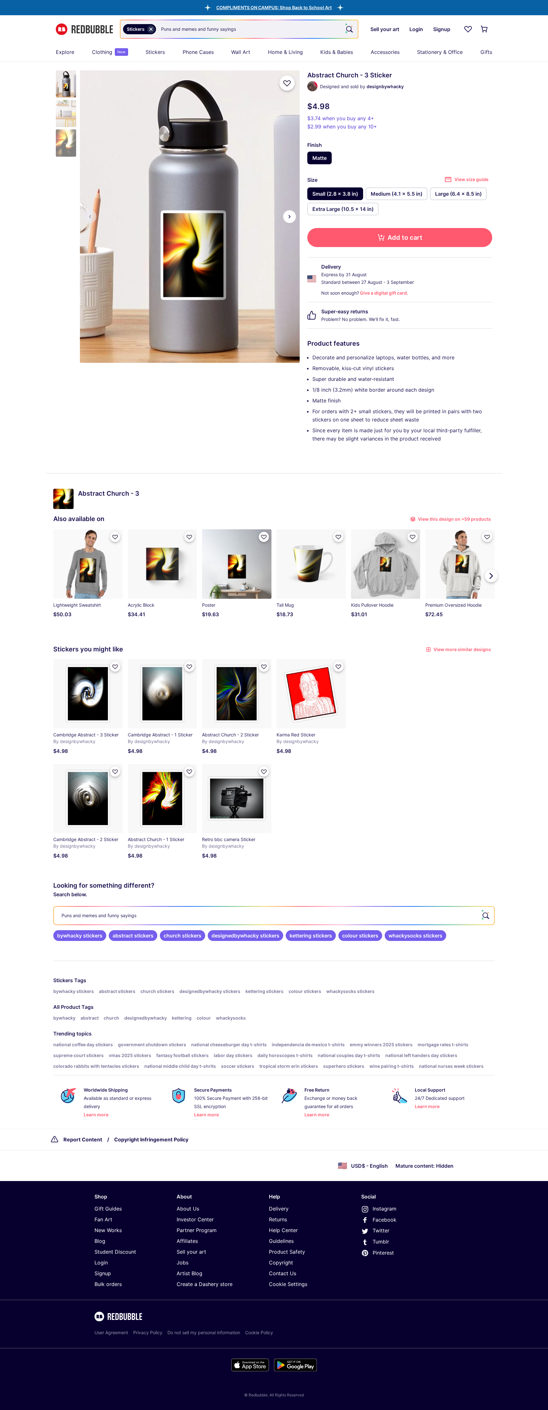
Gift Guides (108, 1208)
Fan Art (103, 1219)
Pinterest (383, 1253)
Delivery (279, 1208)
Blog (100, 1241)
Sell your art (191, 1252)
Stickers (155, 52)
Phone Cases (198, 52)
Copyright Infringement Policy (151, 1139)
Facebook (384, 1220)
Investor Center (195, 1219)
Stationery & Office (440, 52)
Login (101, 1262)
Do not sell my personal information (203, 1332)
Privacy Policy (147, 1332)
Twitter (381, 1230)
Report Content (82, 1139)
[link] (79, 935)
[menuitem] (65, 52)
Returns (278, 1219)
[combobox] (239, 29)
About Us (188, 1208)
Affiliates (187, 1241)
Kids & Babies (336, 52)
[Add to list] (287, 83)
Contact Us (282, 1273)
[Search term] (348, 29)
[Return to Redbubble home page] (84, 29)
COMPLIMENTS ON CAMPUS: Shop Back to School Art (274, 7)
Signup (103, 1273)
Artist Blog (189, 1273)
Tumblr (381, 1241)
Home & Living (285, 52)
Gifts (486, 52)
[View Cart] (484, 29)
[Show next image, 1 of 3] (289, 216)
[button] (274, 7)
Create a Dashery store (204, 1284)
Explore (65, 52)
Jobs (182, 1262)
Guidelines (281, 1241)
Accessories (385, 52)
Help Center (283, 1230)
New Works (108, 1230)
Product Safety (287, 1252)
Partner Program (197, 1230)
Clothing (109, 52)
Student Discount (115, 1252)
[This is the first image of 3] (90, 216)
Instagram (384, 1208)
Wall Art (240, 52)
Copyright (281, 1262)
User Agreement (111, 1332)
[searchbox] (274, 915)
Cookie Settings (288, 1284)
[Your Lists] (468, 29)
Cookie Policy (259, 1332)
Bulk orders (108, 1284)
